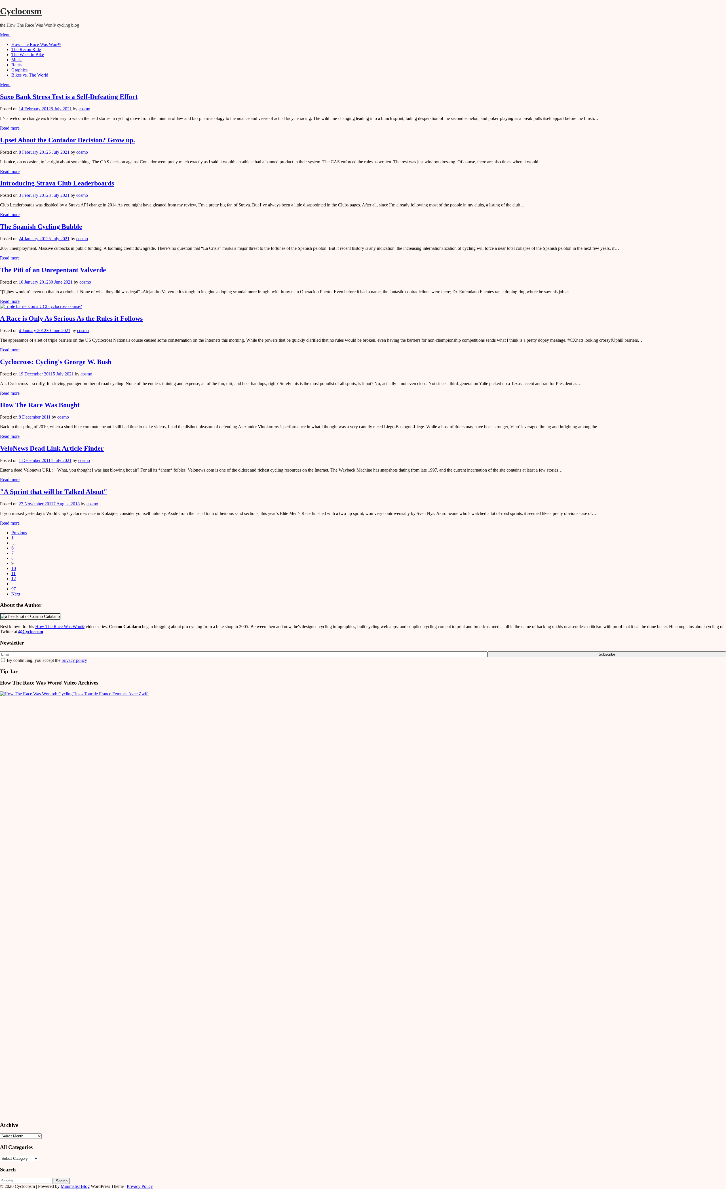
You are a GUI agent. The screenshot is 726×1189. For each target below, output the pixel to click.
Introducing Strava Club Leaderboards (57, 183)
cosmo (84, 108)
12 (13, 578)
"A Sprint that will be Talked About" (53, 491)
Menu (5, 34)
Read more (10, 128)
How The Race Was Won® (36, 44)
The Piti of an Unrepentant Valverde (53, 270)
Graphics (19, 69)
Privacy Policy (140, 1186)
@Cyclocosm (30, 631)
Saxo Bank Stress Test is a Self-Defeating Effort (69, 96)
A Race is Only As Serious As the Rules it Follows (71, 318)
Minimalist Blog (75, 1186)
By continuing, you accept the (46, 660)
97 (13, 588)
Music (16, 59)
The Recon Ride (26, 49)
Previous (19, 532)
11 (13, 573)
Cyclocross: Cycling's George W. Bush (55, 362)
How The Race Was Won (60, 626)
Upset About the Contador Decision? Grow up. (67, 140)
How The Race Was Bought (40, 405)
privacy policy (74, 660)
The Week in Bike (27, 54)
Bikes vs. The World (29, 75)
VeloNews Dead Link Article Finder (52, 448)
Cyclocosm (21, 11)
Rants (16, 64)
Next (15, 594)
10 (13, 568)
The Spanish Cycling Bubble (41, 226)
